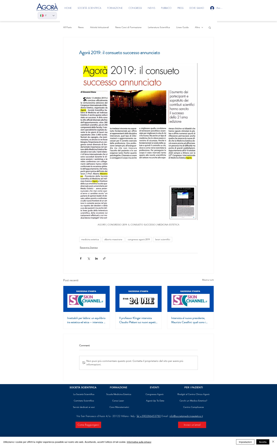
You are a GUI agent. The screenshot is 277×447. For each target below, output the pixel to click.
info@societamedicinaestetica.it (186, 416)
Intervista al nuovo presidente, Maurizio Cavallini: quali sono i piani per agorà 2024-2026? (188, 320)
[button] (209, 27)
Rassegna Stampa (89, 247)
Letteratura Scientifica (159, 27)
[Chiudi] (273, 441)
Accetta (263, 441)
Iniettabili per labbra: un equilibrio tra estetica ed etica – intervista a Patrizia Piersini (86, 320)
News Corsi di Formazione (128, 27)
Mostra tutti (208, 279)
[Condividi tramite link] (104, 258)
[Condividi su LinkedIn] (96, 258)
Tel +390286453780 (149, 416)
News (81, 27)
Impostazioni (245, 441)
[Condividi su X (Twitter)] (88, 258)
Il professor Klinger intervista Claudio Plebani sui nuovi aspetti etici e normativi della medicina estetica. (137, 320)
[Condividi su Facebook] (80, 258)
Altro (197, 27)
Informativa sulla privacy (139, 441)
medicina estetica (90, 239)
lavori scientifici (162, 239)
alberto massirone (113, 239)
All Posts (67, 27)
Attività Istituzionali (99, 27)
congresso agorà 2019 (139, 239)
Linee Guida (182, 27)
